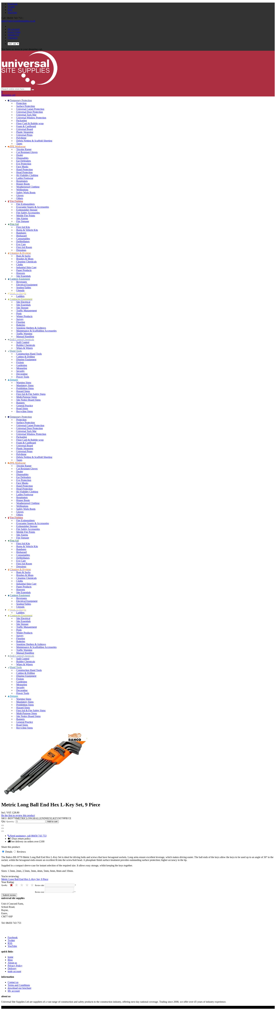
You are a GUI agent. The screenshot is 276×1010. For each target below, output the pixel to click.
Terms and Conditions (19, 985)
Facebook (13, 4)
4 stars (16, 885)
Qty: (3, 821)
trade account (14, 971)
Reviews (21, 851)
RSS (10, 9)
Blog (10, 959)
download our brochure (19, 988)
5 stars (11, 885)
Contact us (13, 982)
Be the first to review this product (18, 815)
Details (9, 851)
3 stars (22, 885)
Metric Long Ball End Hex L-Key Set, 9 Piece (24, 879)
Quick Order (14, 32)
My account (14, 29)
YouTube (12, 12)
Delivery (12, 968)
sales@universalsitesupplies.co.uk (18, 21)
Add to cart (52, 821)
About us (12, 962)
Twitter (11, 6)
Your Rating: (7, 882)
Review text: (39, 892)
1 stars (32, 885)
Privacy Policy (15, 965)
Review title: (39, 885)
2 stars (27, 885)
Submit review (9, 895)
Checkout (12, 37)
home (10, 957)
